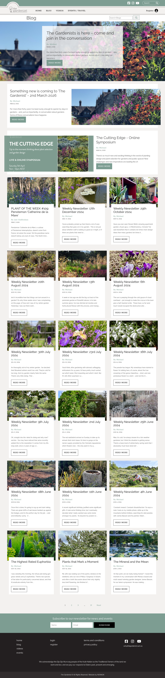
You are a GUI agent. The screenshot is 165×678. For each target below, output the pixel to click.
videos (19, 648)
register (54, 644)
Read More (54, 63)
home (19, 640)
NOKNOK (100, 675)
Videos (59, 10)
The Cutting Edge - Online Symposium (118, 140)
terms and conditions (94, 640)
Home (38, 10)
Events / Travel (76, 10)
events (19, 652)
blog (18, 644)
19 (91, 605)
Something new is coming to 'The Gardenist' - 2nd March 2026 (37, 93)
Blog (48, 10)
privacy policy (90, 644)
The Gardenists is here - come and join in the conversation (80, 35)
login (52, 640)
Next (99, 605)
